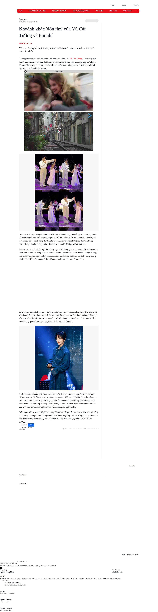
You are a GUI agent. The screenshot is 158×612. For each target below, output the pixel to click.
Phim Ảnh (60, 578)
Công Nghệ (107, 578)
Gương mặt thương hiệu (97, 578)
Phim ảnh (113, 11)
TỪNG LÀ (76, 429)
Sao (20, 11)
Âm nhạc (99, 11)
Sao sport (127, 11)
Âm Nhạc (23, 19)
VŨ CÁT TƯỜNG (69, 429)
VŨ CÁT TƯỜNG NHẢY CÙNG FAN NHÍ (88, 429)
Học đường (86, 578)
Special (113, 578)
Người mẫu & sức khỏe (76, 578)
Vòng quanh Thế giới (44, 578)
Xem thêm (23, 483)
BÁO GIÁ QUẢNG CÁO (130, 554)
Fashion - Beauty (59, 11)
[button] (92, 20)
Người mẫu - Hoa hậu (37, 11)
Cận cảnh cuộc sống (81, 11)
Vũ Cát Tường (76, 58)
